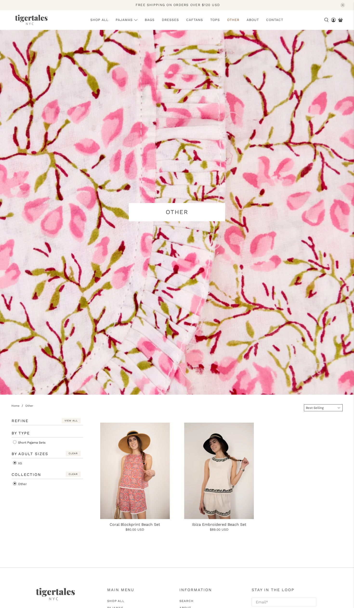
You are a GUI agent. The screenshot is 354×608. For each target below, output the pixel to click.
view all (71, 420)
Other (233, 20)
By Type (21, 433)
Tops (215, 20)
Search (186, 601)
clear (73, 453)
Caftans (194, 20)
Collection (26, 474)
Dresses (170, 20)
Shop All (99, 20)
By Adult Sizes (30, 454)
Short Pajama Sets (31, 442)
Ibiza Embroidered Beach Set (219, 524)
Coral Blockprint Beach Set (135, 524)
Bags (150, 20)
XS (19, 463)
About (253, 20)
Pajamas (124, 20)
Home (15, 405)
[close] (342, 5)
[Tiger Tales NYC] (31, 20)
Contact (274, 20)
